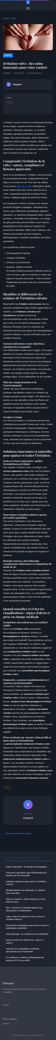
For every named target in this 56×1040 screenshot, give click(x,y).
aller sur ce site (23, 186)
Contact (6, 1023)
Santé (13, 18)
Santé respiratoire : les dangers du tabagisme (26, 866)
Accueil (6, 18)
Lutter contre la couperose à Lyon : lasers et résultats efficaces (25, 917)
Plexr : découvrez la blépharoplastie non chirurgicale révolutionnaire (24, 909)
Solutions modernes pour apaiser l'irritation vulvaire (26, 882)
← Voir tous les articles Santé (17, 833)
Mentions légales (10, 1019)
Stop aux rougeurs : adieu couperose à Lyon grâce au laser (25, 900)
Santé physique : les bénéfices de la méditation (27, 934)
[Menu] (28, 8)
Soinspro (8, 983)
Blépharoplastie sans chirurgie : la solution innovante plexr (25, 891)
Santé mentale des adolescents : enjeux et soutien (24, 941)
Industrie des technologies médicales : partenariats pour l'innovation (23, 950)
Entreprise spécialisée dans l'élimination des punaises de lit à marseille (26, 874)
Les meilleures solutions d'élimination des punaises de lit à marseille (25, 958)
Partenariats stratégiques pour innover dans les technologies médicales (27, 926)
